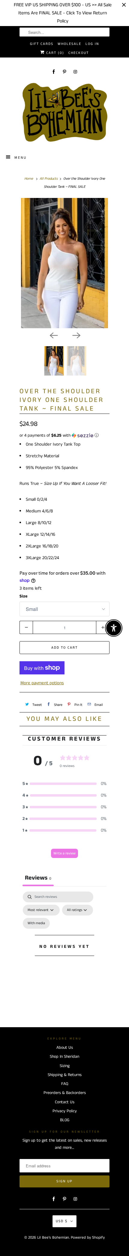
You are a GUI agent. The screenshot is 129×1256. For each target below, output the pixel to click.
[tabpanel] (64, 953)
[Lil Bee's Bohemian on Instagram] (75, 71)
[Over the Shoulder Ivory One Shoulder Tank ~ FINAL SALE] (64, 263)
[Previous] (53, 334)
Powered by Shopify (88, 1237)
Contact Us (64, 1102)
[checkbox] (36, 923)
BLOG (64, 1120)
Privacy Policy (64, 1111)
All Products (49, 178)
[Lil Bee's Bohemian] (65, 112)
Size (23, 596)
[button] (65, 435)
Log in (92, 43)
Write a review (64, 853)
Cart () (54, 52)
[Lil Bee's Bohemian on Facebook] (54, 71)
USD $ (62, 1221)
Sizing (65, 1066)
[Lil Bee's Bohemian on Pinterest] (64, 71)
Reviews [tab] (38, 878)
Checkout (78, 52)
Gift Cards (41, 43)
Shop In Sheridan (64, 1057)
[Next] (75, 334)
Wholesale (69, 43)
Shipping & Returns (65, 1075)
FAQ (64, 1084)
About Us (64, 1048)
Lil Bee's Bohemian (53, 1237)
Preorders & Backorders (65, 1093)
